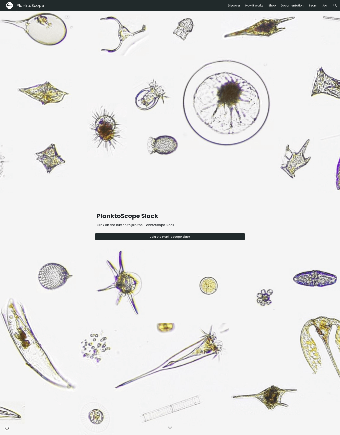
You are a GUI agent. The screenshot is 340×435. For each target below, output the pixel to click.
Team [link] (313, 5)
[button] (335, 5)
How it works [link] (254, 5)
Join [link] (325, 5)
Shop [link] (272, 5)
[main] (170, 219)
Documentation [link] (292, 5)
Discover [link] (234, 5)
